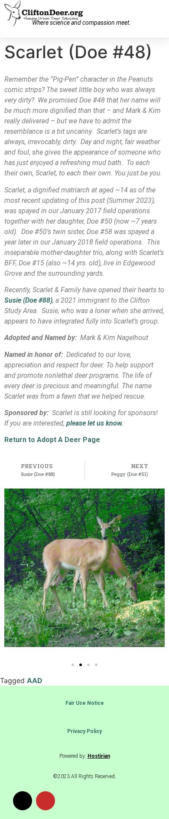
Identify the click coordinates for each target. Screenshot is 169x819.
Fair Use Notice (84, 703)
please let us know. (95, 423)
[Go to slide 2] (80, 665)
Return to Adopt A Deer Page (52, 440)
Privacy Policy (84, 731)
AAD (34, 680)
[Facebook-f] (22, 800)
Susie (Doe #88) (28, 300)
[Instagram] (45, 800)
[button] (156, 19)
